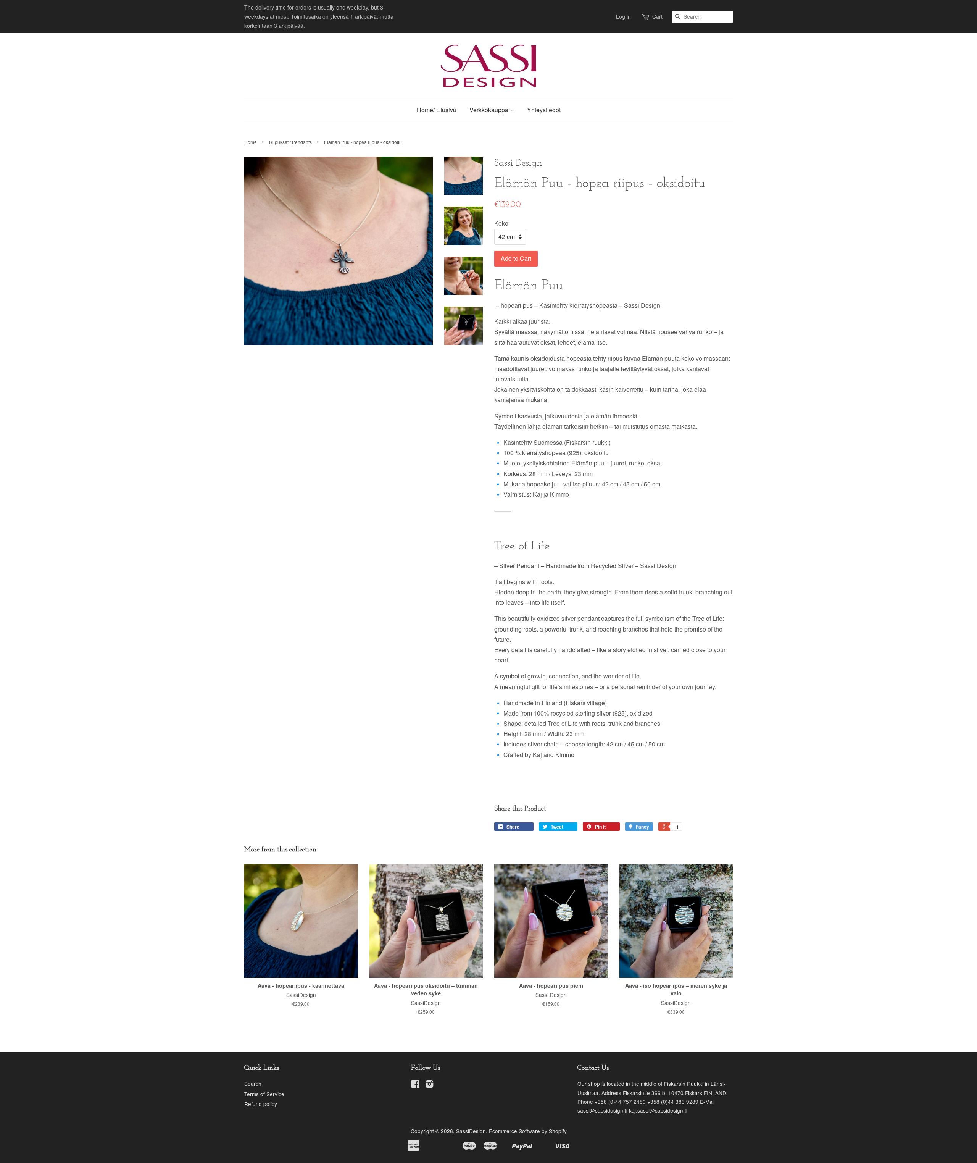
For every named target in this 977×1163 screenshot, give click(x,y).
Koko (501, 223)
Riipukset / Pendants (290, 142)
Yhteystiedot (544, 109)
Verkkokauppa (489, 109)
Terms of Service (264, 1094)
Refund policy (260, 1104)
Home (250, 142)
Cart (657, 16)
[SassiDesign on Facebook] (415, 1085)
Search (252, 1083)
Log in (623, 16)
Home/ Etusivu (436, 109)
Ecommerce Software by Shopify (528, 1131)
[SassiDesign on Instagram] (429, 1085)
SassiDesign (471, 1131)
